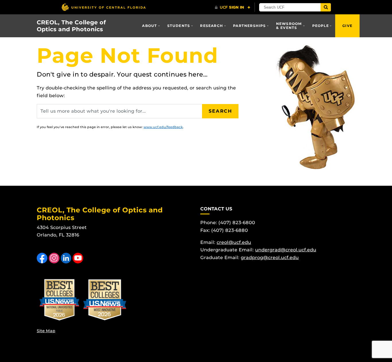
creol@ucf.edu (234, 242)
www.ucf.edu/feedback (163, 127)
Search (220, 111)
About (149, 26)
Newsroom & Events (289, 25)
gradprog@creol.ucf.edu (270, 257)
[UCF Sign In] (233, 7)
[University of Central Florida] (103, 7)
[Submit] (326, 7)
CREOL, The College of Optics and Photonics (71, 26)
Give (347, 26)
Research (211, 26)
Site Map (46, 330)
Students (178, 26)
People (320, 26)
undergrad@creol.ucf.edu (285, 250)
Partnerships (249, 26)
